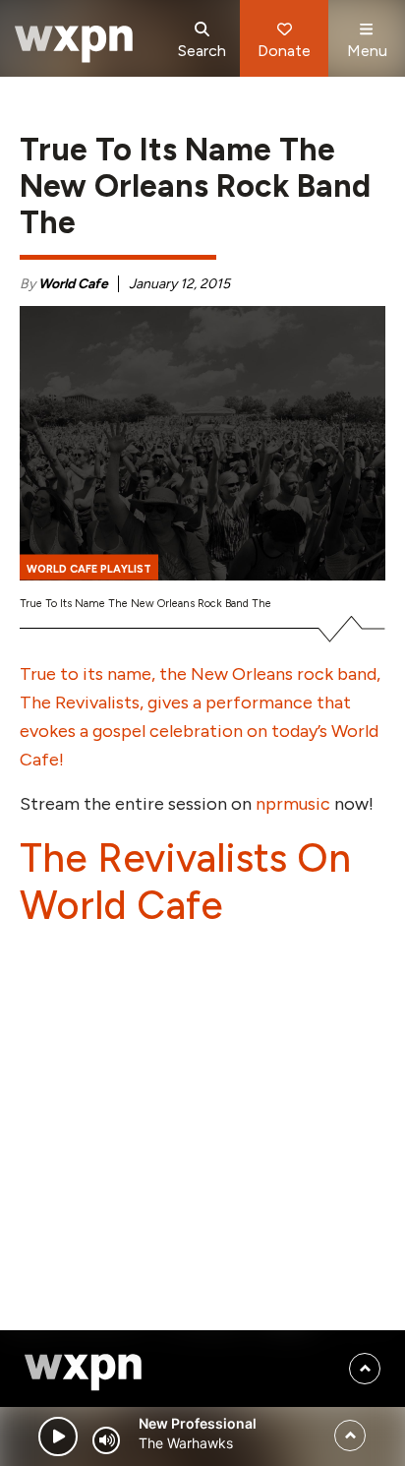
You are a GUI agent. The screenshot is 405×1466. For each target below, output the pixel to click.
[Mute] (106, 1440)
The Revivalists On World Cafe (185, 881)
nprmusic (293, 804)
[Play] (58, 1436)
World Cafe (73, 283)
